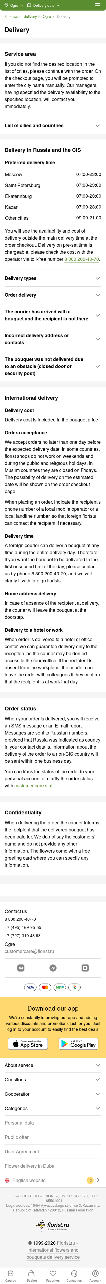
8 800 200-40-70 (81, 259)
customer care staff (34, 785)
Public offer (17, 1137)
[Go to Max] (85, 968)
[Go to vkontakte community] (21, 968)
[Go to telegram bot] (53, 968)
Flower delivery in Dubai (30, 1165)
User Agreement (22, 1151)
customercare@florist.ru (29, 951)
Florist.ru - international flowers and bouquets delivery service (53, 1249)
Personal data (19, 1122)
